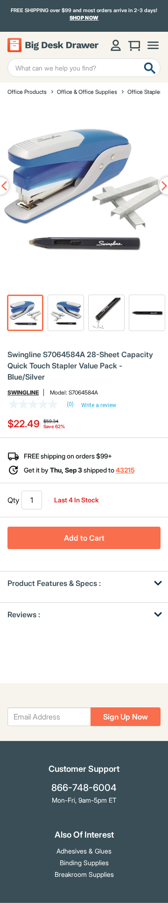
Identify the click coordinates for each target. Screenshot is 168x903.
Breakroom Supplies (84, 874)
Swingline (23, 392)
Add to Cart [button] (84, 538)
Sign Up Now (125, 716)
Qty (13, 500)
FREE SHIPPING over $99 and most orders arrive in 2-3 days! (84, 14)
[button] (25, 313)
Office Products (27, 91)
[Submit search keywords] (150, 68)
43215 (125, 470)
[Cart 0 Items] (134, 45)
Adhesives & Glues (84, 851)
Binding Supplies (84, 863)
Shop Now (84, 18)
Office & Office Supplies (87, 91)
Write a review (98, 405)
